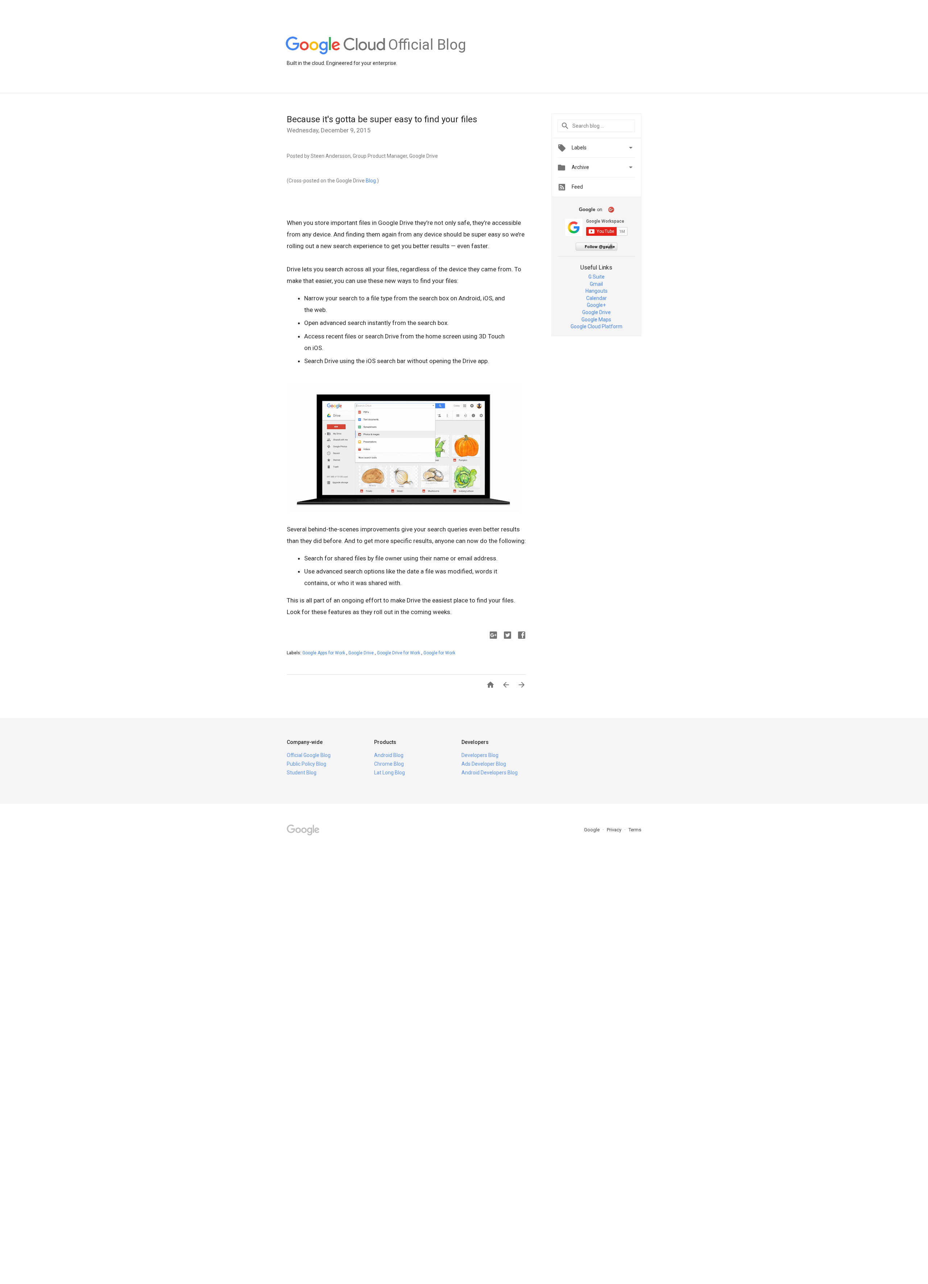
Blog (371, 181)
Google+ (596, 305)
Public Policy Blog (306, 764)
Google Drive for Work (399, 652)
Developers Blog (479, 755)
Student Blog (301, 772)
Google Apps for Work (324, 652)
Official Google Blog (309, 755)
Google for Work (439, 652)
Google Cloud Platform (596, 326)
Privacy (614, 829)
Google (592, 829)
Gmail (596, 284)
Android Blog (388, 755)
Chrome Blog (389, 764)
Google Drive (361, 652)
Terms (635, 829)
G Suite (596, 277)
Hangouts (596, 291)
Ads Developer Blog (483, 764)
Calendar (596, 298)
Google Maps (596, 319)
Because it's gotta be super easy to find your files (382, 119)
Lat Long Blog (389, 772)
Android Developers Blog (489, 772)
